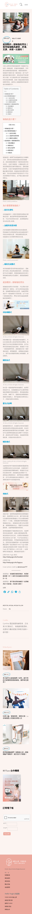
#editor (5, 605)
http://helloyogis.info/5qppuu (12, 562)
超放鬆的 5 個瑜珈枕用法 (12, 104)
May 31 (7, 674)
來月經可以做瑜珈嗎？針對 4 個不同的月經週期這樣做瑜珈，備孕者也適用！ (15, 680)
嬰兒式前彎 (11, 110)
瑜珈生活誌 (8, 906)
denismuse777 (22, 567)
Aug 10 (7, 712)
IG (8, 872)
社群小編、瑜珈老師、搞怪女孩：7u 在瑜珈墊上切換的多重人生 (15, 717)
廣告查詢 (7, 881)
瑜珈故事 (4, 694)
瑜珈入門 (14, 38)
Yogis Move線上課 (11, 897)
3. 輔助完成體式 (12, 102)
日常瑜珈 (4, 656)
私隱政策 (7, 875)
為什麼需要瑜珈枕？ (10, 96)
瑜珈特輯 (4, 691)
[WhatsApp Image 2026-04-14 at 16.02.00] (16, 486)
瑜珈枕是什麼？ (9, 94)
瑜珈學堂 (4, 653)
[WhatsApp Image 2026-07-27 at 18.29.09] (16, 59)
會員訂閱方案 (9, 900)
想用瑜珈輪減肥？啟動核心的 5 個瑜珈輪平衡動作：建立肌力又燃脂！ (15, 753)
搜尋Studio (8, 903)
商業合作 (7, 909)
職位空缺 (7, 884)
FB (5, 872)
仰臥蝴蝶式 (11, 106)
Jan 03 (6, 748)
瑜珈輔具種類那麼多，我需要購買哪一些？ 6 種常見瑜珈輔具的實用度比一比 (16, 576)
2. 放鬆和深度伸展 (12, 100)
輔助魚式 (10, 108)
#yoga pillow (18, 605)
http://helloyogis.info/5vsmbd (12, 557)
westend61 (15, 260)
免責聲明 (7, 887)
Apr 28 (7, 38)
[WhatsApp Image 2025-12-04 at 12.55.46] (16, 305)
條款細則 (7, 878)
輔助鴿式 (10, 112)
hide (13, 125)
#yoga (11, 605)
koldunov (14, 201)
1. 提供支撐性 (11, 98)
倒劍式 (9, 114)
